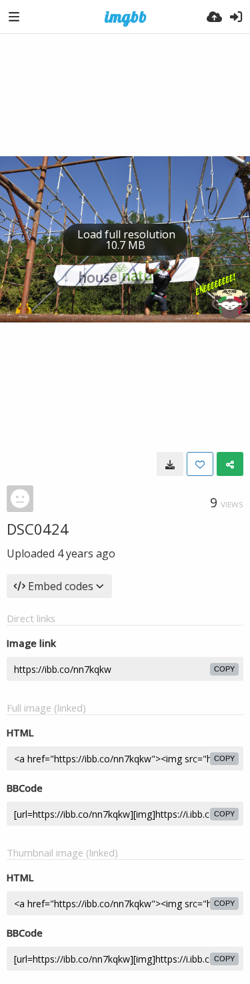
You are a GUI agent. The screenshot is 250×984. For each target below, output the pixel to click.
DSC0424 (38, 529)
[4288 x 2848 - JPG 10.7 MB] (170, 464)
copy (224, 669)
